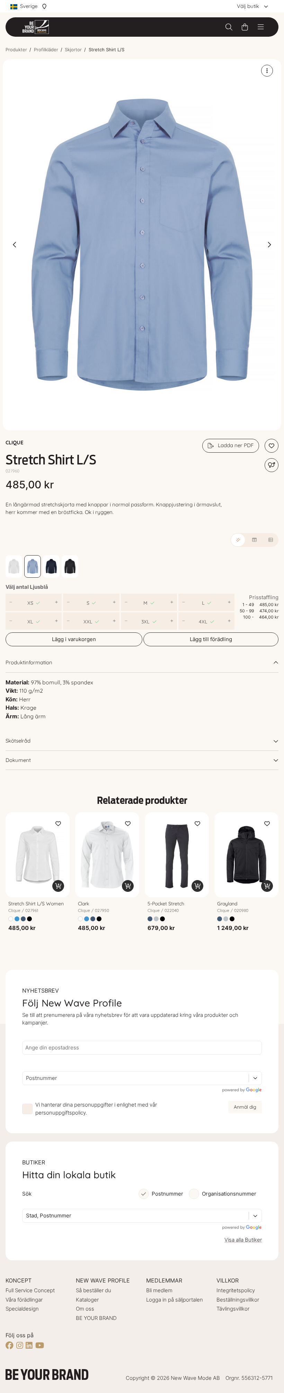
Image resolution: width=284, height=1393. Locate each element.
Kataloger (87, 1299)
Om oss (85, 1308)
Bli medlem (159, 1290)
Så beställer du (93, 1290)
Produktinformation (29, 662)
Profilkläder (46, 49)
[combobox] (26, 1078)
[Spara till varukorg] (58, 886)
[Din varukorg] (244, 27)
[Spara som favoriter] (271, 446)
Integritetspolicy (235, 1290)
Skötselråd (18, 740)
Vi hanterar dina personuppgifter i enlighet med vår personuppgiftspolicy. (96, 1108)
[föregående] (15, 245)
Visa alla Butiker (243, 1239)
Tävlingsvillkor (232, 1308)
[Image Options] (267, 71)
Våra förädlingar (24, 1299)
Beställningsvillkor (237, 1299)
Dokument (18, 760)
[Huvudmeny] (260, 27)
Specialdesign (22, 1308)
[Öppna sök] (229, 27)
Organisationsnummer (229, 1193)
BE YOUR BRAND (96, 1318)
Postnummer (167, 1193)
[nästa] (269, 245)
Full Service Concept (30, 1290)
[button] (142, 245)
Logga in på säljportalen (174, 1299)
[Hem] (36, 27)
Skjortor (73, 49)
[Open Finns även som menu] (271, 465)
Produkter (16, 49)
